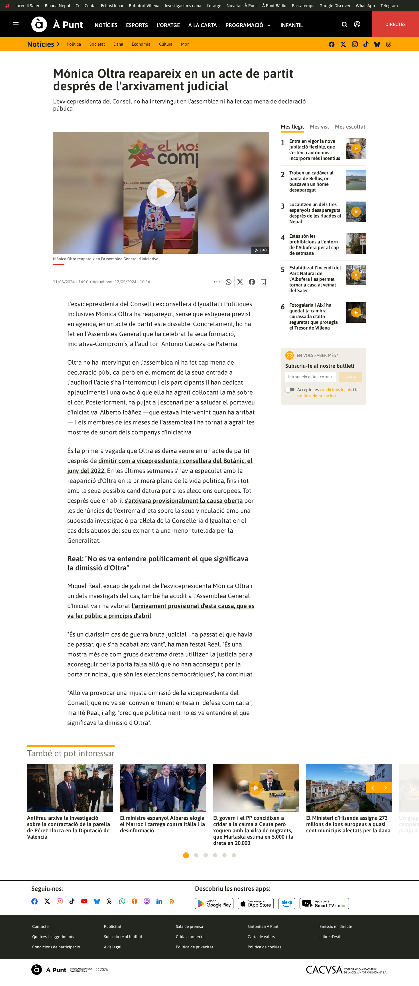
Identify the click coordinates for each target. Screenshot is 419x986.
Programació (244, 25)
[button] (186, 855)
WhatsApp (365, 5)
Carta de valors (261, 936)
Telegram (389, 5)
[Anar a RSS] (173, 901)
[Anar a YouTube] (85, 901)
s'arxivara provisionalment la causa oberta (184, 500)
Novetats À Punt (242, 5)
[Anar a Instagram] (61, 901)
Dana (118, 44)
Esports (137, 25)
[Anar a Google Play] (214, 903)
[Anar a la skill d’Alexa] (286, 903)
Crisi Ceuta (85, 5)
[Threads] (389, 44)
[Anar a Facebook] (35, 901)
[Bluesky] (377, 44)
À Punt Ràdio (274, 5)
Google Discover (335, 5)
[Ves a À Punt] (57, 24)
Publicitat (112, 926)
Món (185, 44)
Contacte (40, 926)
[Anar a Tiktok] (73, 901)
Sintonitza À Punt (263, 926)
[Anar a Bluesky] (98, 901)
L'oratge (214, 5)
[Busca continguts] (344, 25)
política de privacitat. (317, 395)
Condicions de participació (56, 947)
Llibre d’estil (330, 936)
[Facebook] (332, 44)
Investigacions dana (183, 5)
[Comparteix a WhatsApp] (228, 282)
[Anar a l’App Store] (256, 903)
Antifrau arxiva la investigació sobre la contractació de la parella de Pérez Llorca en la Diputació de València (68, 827)
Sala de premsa (189, 926)
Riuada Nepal (57, 5)
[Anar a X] (48, 901)
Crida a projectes (191, 936)
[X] (343, 44)
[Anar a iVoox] (136, 901)
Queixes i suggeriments (53, 936)
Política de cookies (264, 947)
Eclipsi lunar (112, 5)
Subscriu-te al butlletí (123, 936)
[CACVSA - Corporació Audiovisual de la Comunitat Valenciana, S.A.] (347, 969)
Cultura (165, 44)
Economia (141, 44)
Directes (395, 24)
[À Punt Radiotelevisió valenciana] (61, 969)
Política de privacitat (194, 947)
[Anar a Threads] (111, 901)
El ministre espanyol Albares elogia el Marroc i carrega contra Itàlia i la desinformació (162, 824)
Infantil (291, 25)
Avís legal (112, 947)
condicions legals (336, 389)
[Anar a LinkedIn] (160, 901)
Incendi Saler (27, 5)
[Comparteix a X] (240, 282)
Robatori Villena (144, 5)
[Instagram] (355, 44)
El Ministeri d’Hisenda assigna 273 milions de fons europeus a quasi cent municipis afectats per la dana (348, 824)
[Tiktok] (366, 44)
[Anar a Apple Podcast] (148, 901)
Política (74, 44)
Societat (97, 44)
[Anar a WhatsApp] (123, 901)
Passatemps (303, 5)
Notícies (106, 25)
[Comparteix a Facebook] (252, 282)
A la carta (202, 25)
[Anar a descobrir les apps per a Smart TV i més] (324, 903)
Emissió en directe (336, 926)
